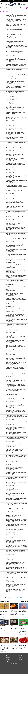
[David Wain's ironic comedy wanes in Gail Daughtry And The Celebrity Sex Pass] (2, 197)
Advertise (7, 657)
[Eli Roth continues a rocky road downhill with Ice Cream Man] (2, 114)
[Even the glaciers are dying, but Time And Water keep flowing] (2, 375)
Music (15, 7)
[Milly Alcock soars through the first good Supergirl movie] (2, 250)
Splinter (15, 1)
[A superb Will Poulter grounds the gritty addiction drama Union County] (2, 87)
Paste (1, 1)
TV (6, 7)
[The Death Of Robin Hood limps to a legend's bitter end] (2, 305)
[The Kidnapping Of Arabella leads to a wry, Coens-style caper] (2, 192)
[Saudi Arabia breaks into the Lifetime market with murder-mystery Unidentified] (2, 300)
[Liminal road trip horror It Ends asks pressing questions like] (2, 53)
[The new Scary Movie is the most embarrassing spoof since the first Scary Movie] (2, 347)
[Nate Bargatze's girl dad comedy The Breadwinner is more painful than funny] (2, 385)
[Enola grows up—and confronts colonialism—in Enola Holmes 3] (2, 223)
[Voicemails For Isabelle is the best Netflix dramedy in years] (2, 271)
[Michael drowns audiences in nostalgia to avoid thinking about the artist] (2, 541)
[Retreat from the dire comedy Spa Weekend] (2, 31)
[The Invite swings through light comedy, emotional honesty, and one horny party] (2, 261)
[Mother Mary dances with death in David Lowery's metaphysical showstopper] (2, 568)
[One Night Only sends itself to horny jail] (2, 103)
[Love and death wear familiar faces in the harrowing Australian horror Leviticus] (2, 266)
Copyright (20, 659)
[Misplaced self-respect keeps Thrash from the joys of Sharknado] (2, 585)
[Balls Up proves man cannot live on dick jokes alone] (2, 558)
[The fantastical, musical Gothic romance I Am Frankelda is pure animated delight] (2, 310)
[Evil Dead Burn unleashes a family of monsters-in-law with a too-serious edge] (2, 202)
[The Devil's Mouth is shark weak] (2, 129)
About (7, 655)
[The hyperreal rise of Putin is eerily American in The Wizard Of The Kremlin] (2, 463)
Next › (21, 597)
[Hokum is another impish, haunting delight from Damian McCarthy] (2, 505)
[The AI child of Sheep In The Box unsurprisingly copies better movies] (2, 154)
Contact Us (14, 663)
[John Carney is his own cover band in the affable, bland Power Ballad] (2, 363)
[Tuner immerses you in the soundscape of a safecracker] (2, 423)
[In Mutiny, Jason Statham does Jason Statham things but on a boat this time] (2, 41)
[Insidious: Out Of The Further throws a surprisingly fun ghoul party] (2, 36)
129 (17, 597)
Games (21, 7)
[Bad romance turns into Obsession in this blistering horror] (2, 473)
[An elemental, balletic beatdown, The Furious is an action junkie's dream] (2, 315)
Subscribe (6, 4)
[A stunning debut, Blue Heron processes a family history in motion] (2, 574)
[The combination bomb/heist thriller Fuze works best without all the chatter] (2, 536)
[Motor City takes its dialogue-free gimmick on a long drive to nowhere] (2, 171)
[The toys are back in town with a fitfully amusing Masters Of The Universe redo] (2, 358)
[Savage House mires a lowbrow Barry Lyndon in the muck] (2, 353)
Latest (1, 7)
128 (14, 597)
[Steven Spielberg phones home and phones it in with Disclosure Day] (2, 331)
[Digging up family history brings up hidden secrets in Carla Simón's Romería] (2, 240)
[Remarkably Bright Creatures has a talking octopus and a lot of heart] (2, 489)
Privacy (7, 661)
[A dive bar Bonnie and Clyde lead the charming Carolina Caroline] (2, 341)
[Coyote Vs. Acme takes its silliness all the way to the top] (2, 82)
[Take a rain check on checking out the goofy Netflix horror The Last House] (2, 93)
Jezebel (11, 1)
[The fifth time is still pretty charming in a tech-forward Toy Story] (2, 294)
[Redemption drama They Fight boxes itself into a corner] (2, 181)
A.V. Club (6, 1)
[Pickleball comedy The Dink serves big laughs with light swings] (2, 159)
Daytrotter (20, 1)
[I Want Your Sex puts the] (2, 139)
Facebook (7, 659)
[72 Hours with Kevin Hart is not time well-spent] (2, 144)
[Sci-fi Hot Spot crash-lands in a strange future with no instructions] (2, 25)
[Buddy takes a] (2, 20)
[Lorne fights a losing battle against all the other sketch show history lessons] (2, 563)
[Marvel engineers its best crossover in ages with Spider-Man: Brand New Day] (2, 133)
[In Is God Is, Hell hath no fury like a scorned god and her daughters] (2, 468)
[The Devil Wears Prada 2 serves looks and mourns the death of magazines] (2, 515)
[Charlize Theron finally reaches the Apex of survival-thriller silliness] (2, 526)
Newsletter (23, 4)
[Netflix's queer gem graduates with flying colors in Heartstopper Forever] (2, 176)
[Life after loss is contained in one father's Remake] (2, 218)
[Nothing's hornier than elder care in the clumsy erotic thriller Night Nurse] (2, 213)
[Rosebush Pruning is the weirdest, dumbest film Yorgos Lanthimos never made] (2, 165)
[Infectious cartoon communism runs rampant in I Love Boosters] (2, 445)
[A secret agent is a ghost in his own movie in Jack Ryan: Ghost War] (2, 428)
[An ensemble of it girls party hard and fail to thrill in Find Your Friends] (2, 326)
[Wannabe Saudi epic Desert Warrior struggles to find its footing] (2, 531)
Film (11, 7)
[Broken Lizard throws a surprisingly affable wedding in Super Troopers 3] (2, 98)
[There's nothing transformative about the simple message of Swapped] (2, 499)
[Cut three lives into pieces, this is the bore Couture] (2, 256)
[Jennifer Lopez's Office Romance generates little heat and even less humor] (2, 336)
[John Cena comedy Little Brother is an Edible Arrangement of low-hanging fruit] (2, 235)
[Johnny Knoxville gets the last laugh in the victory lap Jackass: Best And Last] (2, 245)
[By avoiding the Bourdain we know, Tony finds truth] (2, 124)
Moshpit (25, 1)
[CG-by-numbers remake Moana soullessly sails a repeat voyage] (2, 207)
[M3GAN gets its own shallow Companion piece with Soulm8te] (2, 119)
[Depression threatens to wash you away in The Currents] (2, 320)
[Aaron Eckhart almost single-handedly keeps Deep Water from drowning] (2, 510)
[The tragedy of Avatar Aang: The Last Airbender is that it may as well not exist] (2, 149)
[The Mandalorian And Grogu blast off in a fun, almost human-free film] (2, 433)
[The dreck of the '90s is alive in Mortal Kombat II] (2, 494)
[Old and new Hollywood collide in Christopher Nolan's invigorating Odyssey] (2, 187)
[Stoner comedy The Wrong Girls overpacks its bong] (2, 71)
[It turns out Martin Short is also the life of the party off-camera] (2, 479)
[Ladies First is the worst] (2, 395)
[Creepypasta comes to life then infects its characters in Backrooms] (2, 391)
